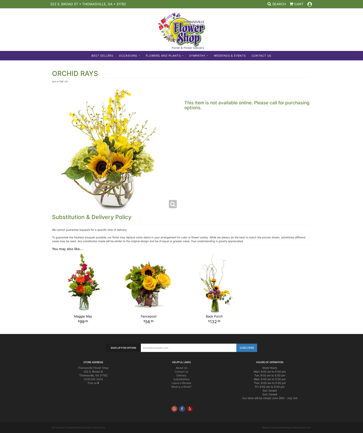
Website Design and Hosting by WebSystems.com (286, 427)
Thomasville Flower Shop (93, 367)
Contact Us (261, 55)
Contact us (181, 371)
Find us (92, 383)
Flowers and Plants (163, 55)
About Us (181, 367)
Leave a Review (181, 383)
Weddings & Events (230, 55)
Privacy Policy (98, 427)
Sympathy (197, 55)
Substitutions (181, 379)
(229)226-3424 (93, 379)
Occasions (128, 55)
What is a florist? (181, 386)
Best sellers (102, 55)
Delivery (181, 375)
